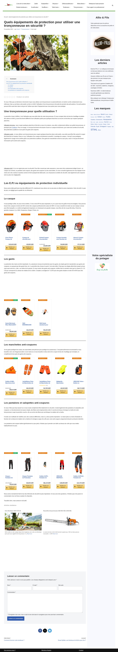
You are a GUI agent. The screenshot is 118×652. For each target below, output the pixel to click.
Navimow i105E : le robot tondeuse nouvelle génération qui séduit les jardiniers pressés (101, 93)
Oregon (104, 124)
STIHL (94, 129)
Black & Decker (97, 114)
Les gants (10, 86)
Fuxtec (108, 117)
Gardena (93, 119)
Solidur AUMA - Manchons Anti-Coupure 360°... (10, 382)
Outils (108, 124)
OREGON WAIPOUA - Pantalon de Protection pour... (61, 477)
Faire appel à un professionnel (95, 7)
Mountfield (100, 124)
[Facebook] (40, 631)
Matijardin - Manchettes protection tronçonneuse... (61, 382)
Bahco (92, 114)
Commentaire (11, 592)
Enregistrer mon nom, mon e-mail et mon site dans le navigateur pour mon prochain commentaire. (36, 614)
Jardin (36, 3)
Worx (99, 130)
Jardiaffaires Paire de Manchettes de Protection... (27, 382)
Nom (9, 585)
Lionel (18, 29)
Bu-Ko (106, 114)
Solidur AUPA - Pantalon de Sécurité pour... (44, 477)
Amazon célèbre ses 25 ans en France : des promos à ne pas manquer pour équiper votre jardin (102, 78)
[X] (45, 631)
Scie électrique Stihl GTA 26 (13, 510)
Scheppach (103, 126)
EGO (96, 116)
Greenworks (99, 119)
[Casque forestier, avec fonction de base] (62, 226)
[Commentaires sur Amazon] (42, 385)
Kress (110, 122)
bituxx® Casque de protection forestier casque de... (78, 238)
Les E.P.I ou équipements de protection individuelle (19, 83)
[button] (30, 3)
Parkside (93, 126)
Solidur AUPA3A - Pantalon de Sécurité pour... (78, 477)
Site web (60, 585)
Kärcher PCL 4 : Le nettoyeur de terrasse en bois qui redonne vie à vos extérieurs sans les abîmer (102, 71)
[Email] (50, 631)
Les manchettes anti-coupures (15, 88)
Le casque (10, 85)
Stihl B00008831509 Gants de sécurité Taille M (27, 324)
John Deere (101, 122)
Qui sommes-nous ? (9, 650)
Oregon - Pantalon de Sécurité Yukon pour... (10, 477)
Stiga (113, 126)
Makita (92, 124)
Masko (96, 124)
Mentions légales (46, 650)
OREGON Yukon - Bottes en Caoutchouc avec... (78, 382)
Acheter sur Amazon (12, 247)
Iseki (94, 122)
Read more (29, 533)
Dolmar (110, 114)
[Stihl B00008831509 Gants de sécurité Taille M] (27, 312)
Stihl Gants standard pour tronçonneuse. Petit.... (43, 324)
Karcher (106, 122)
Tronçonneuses (25, 29)
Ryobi (97, 126)
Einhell (100, 117)
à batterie (14, 127)
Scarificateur (34, 7)
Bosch (103, 114)
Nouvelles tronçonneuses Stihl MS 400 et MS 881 (57, 510)
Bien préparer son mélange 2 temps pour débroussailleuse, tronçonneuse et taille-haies (102, 100)
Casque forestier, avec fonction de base (61, 238)
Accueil (6, 17)
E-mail (35, 585)
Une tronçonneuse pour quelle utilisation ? (17, 81)
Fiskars (103, 116)
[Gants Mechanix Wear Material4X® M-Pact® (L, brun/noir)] (10, 312)
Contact (81, 650)
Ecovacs (92, 116)
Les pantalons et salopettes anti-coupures (18, 90)
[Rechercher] (112, 5)
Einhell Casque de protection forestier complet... (44, 238)
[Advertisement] (45, 155)
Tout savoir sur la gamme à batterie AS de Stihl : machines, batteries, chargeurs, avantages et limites (102, 86)
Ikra (91, 122)
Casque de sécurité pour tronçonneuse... (27, 238)
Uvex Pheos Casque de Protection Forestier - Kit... (10, 238)
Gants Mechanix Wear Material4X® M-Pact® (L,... (10, 324)
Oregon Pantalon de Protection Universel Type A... (27, 477)
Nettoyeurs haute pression (96, 3)
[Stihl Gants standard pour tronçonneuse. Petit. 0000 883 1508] (44, 312)
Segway (109, 126)
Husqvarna (107, 119)
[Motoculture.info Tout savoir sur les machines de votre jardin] (9, 5)
